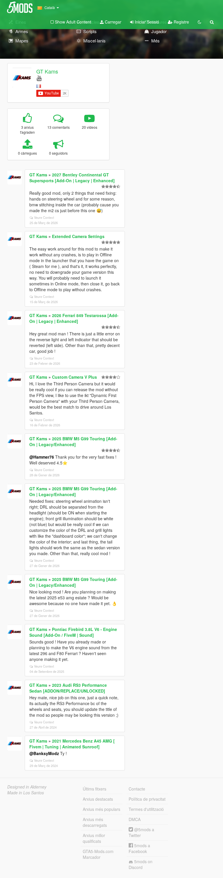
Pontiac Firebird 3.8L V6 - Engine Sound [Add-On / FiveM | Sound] (73, 632)
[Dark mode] (199, 22)
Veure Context (44, 217)
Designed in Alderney (26, 787)
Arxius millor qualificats (94, 838)
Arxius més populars (101, 809)
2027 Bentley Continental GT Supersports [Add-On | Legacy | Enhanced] (72, 177)
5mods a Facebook (139, 848)
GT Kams (47, 71)
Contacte (137, 789)
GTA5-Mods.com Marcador (98, 854)
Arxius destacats (98, 799)
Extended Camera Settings (78, 236)
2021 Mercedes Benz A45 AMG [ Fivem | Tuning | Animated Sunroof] (72, 744)
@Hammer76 (41, 457)
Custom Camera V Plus (74, 377)
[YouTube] (39, 78)
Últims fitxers (94, 789)
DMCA (135, 819)
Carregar (112, 22)
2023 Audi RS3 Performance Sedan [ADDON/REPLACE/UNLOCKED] (68, 688)
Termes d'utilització (146, 809)
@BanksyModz (44, 753)
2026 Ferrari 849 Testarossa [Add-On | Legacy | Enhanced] (73, 318)
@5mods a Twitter (141, 832)
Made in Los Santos (25, 792)
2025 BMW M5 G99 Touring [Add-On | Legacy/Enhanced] (73, 441)
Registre (180, 22)
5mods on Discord (140, 864)
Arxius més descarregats (95, 822)
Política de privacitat (147, 799)
